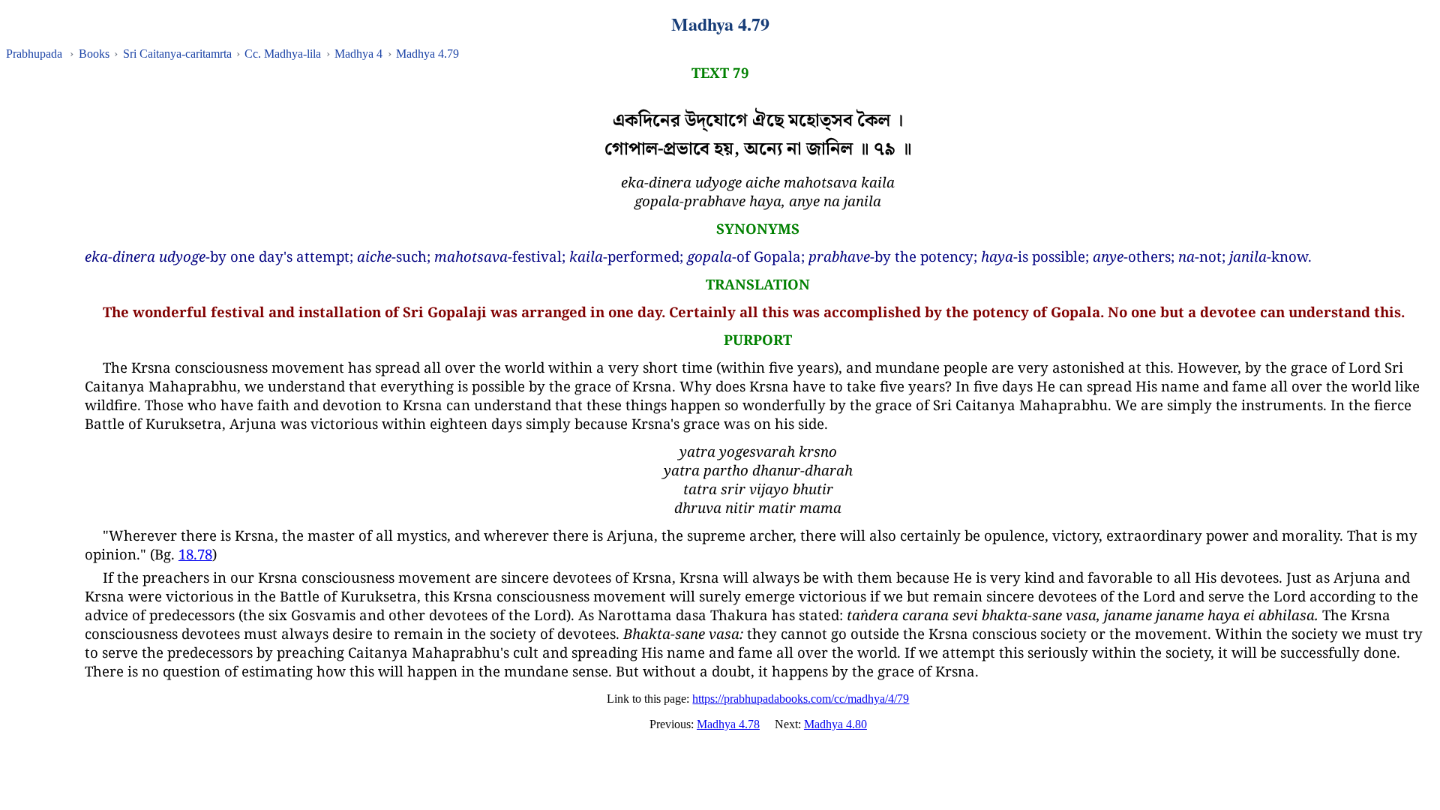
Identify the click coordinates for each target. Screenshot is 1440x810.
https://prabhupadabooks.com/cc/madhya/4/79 (800, 698)
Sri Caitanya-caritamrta (177, 53)
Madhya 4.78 (728, 724)
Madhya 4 (358, 53)
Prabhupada (34, 53)
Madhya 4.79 (427, 53)
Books (94, 53)
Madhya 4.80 (835, 724)
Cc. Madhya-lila (282, 53)
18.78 (195, 553)
